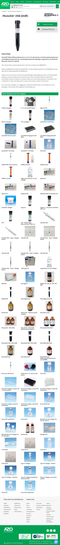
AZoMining (17, 503)
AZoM (5, 503)
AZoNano (6, 505)
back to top (51, 526)
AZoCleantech (7, 509)
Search (48, 503)
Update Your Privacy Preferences (14, 543)
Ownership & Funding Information (49, 520)
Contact (38, 509)
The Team (38, 503)
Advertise (48, 505)
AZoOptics (6, 511)
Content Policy (50, 516)
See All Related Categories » (15, 11)
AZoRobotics (7, 507)
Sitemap (48, 514)
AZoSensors (17, 505)
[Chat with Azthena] (56, 542)
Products (4, 11)
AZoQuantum (17, 507)
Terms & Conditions (49, 508)
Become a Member (41, 505)
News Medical (18, 511)
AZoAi (15, 509)
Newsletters (39, 507)
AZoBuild (6, 513)
